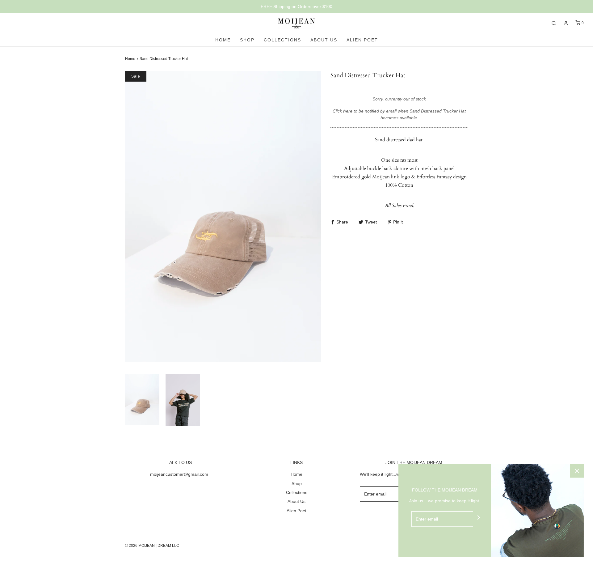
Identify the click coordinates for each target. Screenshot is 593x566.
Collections (282, 39)
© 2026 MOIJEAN (140, 545)
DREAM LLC (168, 545)
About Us (323, 39)
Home (223, 39)
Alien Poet (362, 39)
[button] (142, 400)
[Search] (553, 23)
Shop (247, 39)
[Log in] (566, 23)
